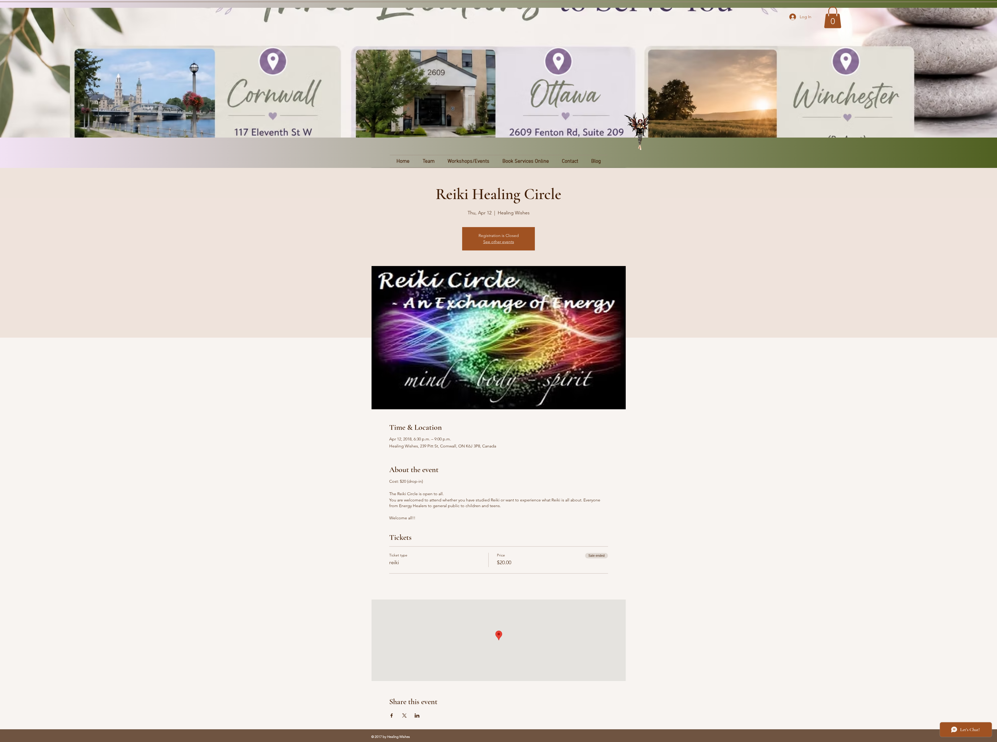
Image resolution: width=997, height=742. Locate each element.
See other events (498, 241)
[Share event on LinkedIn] (417, 715)
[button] (833, 17)
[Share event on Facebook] (391, 715)
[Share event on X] (404, 715)
